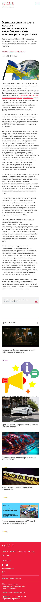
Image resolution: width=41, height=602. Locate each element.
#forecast (25, 300)
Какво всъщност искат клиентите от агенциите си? (17, 489)
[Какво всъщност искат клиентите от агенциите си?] (20, 476)
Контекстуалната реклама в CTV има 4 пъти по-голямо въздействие (18, 522)
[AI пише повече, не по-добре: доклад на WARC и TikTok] (20, 443)
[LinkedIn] (16, 55)
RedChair (5, 555)
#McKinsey (14, 301)
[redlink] (8, 546)
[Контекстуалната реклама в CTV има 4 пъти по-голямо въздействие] (20, 510)
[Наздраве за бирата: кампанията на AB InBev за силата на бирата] (20, 336)
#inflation (6, 301)
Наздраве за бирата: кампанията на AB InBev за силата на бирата (18, 351)
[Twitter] (7, 55)
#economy (12, 300)
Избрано (13, 551)
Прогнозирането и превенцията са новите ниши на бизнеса (20, 426)
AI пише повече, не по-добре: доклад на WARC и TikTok (19, 459)
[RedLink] (8, 5)
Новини (5, 551)
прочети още (8, 322)
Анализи (30, 551)
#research (19, 300)
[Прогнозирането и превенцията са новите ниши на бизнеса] (20, 409)
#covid (6, 300)
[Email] (11, 55)
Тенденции (22, 551)
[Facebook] (3, 55)
